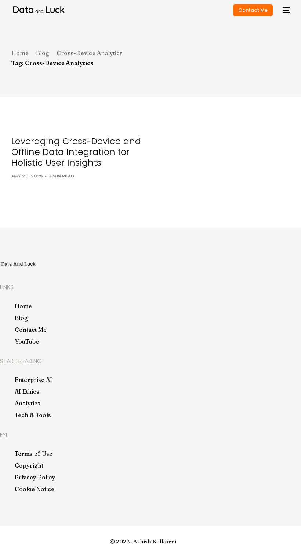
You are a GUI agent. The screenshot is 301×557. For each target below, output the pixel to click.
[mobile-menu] (285, 10)
